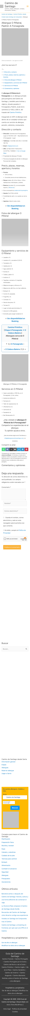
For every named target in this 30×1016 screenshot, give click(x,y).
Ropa (3, 849)
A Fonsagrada (17, 344)
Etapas (4, 765)
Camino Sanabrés (19, 970)
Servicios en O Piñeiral (11, 85)
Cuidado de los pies (8, 855)
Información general (8, 762)
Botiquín (4, 862)
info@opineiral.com (12, 146)
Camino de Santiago (11, 4)
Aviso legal (7, 1009)
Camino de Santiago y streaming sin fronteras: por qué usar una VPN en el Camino (15, 928)
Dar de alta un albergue (9, 942)
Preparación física (8, 842)
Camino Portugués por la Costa (15, 962)
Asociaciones (6, 882)
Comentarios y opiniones (12, 88)
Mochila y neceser (8, 845)
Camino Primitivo (15, 112)
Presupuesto (6, 878)
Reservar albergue (8, 770)
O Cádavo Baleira (12, 349)
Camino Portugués (21, 959)
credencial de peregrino (21, 190)
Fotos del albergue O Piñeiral (13, 80)
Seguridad (5, 872)
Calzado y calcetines (9, 852)
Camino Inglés (20, 967)
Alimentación (6, 865)
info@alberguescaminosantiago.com (13, 438)
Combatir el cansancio (9, 869)
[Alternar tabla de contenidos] (3, 69)
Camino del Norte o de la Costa (14, 964)
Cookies (15, 1011)
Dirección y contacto (10, 72)
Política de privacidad (19, 1009)
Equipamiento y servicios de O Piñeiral (16, 83)
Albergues (5, 767)
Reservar (11, 187)
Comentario (6, 487)
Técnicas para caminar (9, 859)
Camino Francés (7, 959)
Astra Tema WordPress (15, 1004)
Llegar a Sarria (6, 773)
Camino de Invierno (11, 973)
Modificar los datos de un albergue (13, 945)
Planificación (6, 839)
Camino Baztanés (19, 975)
